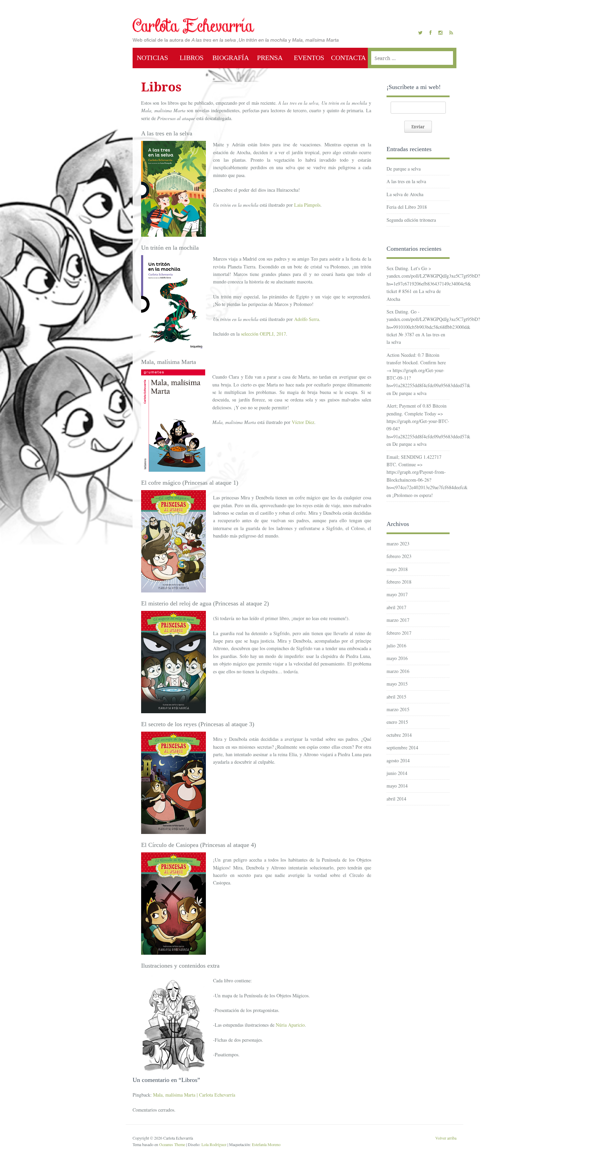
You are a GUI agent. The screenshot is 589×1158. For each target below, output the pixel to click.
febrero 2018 (399, 581)
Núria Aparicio (290, 1025)
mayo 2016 (397, 658)
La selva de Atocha (405, 194)
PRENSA (270, 57)
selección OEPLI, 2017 (263, 334)
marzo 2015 (398, 709)
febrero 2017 (399, 633)
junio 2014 (397, 773)
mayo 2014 (397, 785)
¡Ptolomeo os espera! (412, 495)
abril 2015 (396, 696)
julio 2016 (396, 645)
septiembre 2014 (402, 747)
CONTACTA (348, 57)
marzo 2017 (398, 620)
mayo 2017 (397, 594)
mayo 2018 (397, 569)
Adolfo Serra (306, 319)
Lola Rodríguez (213, 1144)
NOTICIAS (152, 57)
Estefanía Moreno (266, 1144)
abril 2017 (396, 607)
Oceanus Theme (172, 1144)
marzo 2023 (398, 543)
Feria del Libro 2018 (407, 207)
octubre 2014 (399, 735)
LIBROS (191, 57)
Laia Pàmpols (307, 205)
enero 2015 (397, 722)
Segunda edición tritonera (411, 220)
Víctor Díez (303, 422)
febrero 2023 (399, 556)
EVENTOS (309, 57)
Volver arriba (445, 1138)
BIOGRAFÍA (230, 57)
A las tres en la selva (406, 181)
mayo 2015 (397, 683)
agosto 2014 (398, 760)
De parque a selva (404, 168)
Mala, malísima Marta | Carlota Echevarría (194, 1094)
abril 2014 (396, 798)
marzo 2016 (398, 671)
